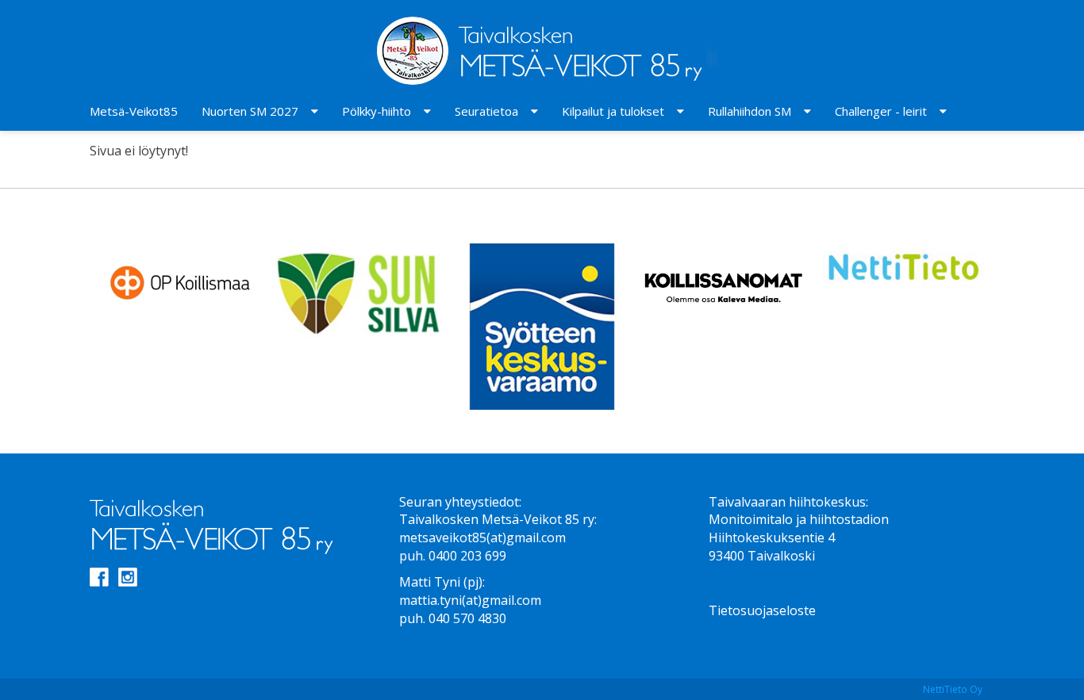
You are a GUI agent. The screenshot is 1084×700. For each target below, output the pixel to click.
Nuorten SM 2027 (250, 111)
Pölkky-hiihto (376, 111)
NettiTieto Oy (952, 689)
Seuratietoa (486, 111)
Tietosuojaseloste (762, 610)
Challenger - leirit (881, 111)
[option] (180, 280)
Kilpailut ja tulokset (613, 111)
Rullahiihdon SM (749, 111)
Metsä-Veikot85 (134, 111)
